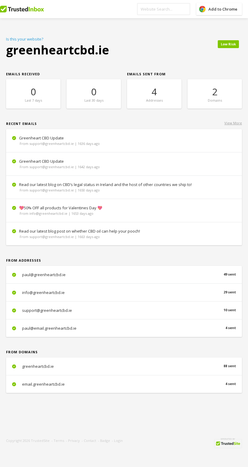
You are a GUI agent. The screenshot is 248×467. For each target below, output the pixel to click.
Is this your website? (24, 39)
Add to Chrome (222, 9)
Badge (105, 440)
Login (118, 440)
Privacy (74, 440)
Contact (90, 440)
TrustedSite (40, 440)
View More (233, 123)
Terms (59, 440)
